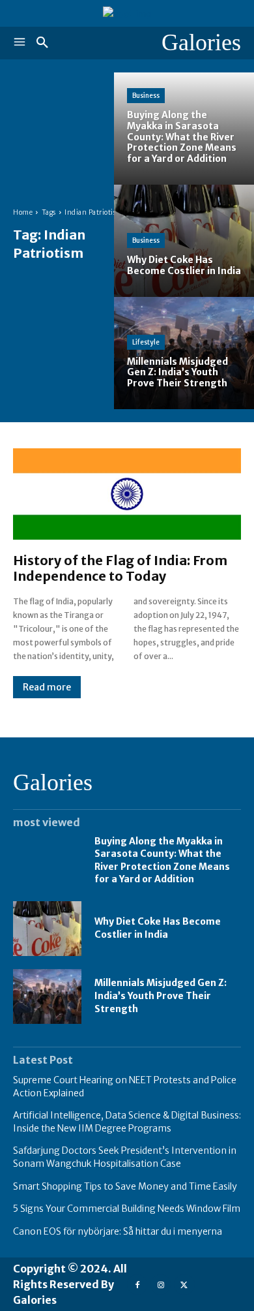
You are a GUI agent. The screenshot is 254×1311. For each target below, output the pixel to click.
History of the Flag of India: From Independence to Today (120, 568)
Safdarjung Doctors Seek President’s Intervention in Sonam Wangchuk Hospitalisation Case (124, 1157)
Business (146, 95)
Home (23, 212)
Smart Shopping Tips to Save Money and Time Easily (125, 1186)
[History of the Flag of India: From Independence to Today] (127, 494)
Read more (47, 687)
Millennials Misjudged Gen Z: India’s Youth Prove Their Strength (160, 995)
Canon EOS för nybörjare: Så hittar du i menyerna (117, 1231)
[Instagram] (160, 1284)
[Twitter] (184, 1284)
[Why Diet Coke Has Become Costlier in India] (184, 241)
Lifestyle (146, 342)
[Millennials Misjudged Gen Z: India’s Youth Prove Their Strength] (184, 353)
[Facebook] (137, 1284)
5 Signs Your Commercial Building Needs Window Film (126, 1208)
